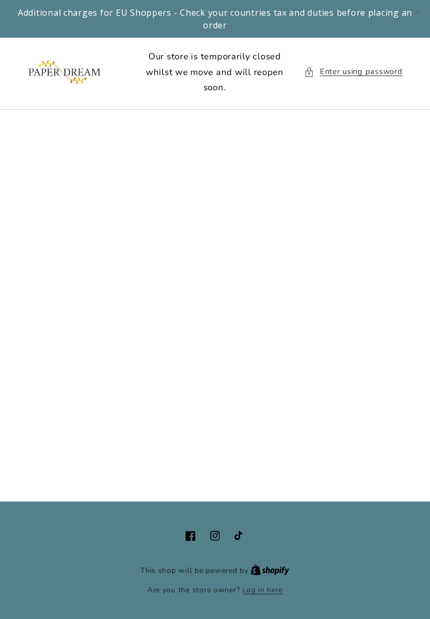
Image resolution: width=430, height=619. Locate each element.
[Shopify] (270, 570)
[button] (353, 72)
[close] (418, 11)
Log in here (262, 590)
